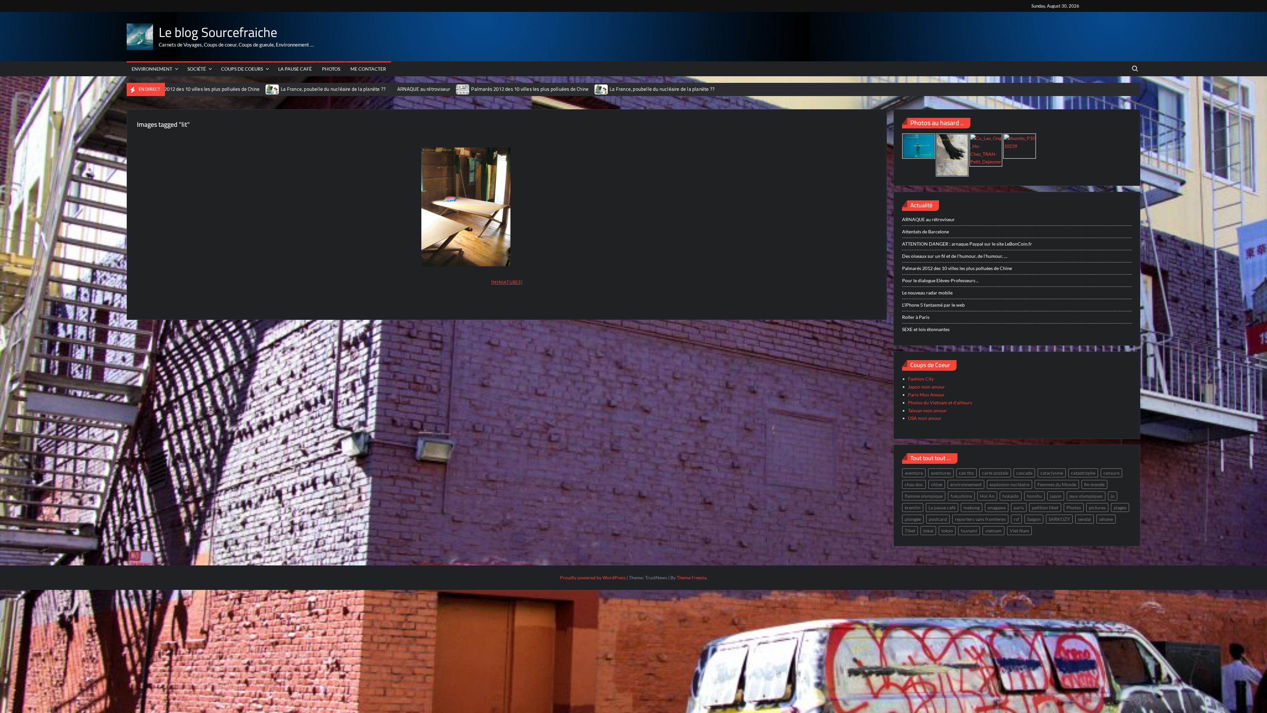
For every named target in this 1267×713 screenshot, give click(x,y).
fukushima (961, 496)
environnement (966, 484)
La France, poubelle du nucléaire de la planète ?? (293, 89)
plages (1120, 507)
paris (1019, 507)
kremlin (913, 507)
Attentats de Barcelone (925, 231)
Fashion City (921, 379)
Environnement (152, 69)
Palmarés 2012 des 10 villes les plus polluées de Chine (490, 89)
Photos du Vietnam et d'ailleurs (940, 402)
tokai (928, 530)
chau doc (914, 484)
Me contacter (368, 69)
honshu (1034, 496)
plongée (913, 519)
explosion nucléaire (1009, 484)
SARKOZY (1059, 519)
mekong (971, 507)
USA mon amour (925, 418)
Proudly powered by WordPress (593, 577)
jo (1113, 496)
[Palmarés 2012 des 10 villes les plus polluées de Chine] (423, 89)
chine (936, 484)
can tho (966, 473)
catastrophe (1083, 473)
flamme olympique (924, 496)
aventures (941, 473)
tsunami (969, 530)
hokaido (1010, 496)
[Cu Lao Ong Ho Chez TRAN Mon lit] (465, 207)
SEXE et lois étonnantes (926, 329)
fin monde (1094, 484)
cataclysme (1051, 473)
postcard (938, 519)
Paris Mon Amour (926, 394)
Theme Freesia (691, 577)
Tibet (910, 530)
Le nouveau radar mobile (927, 292)
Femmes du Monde (1056, 484)
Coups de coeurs (242, 69)
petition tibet (1045, 507)
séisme (1106, 519)
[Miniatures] (507, 282)
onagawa (997, 507)
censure (1111, 473)
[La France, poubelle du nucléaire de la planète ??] (233, 89)
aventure (914, 473)
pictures (1097, 507)
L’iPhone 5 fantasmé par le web (933, 305)
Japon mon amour (926, 387)
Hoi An (987, 496)
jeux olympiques (1086, 496)
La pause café (295, 69)
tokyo (947, 530)
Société (196, 69)
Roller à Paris (915, 317)
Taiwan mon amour (927, 410)
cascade (1024, 473)
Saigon (1034, 519)
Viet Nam (1019, 530)
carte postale (995, 473)
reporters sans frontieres (980, 519)
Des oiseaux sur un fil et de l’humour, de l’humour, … (954, 256)
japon (1055, 496)
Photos (331, 69)
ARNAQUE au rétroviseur (383, 89)
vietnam (993, 530)
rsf (1016, 519)
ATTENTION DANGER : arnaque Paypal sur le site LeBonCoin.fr (967, 244)
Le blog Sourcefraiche (218, 32)
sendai (1084, 519)
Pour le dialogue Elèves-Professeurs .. (940, 280)
